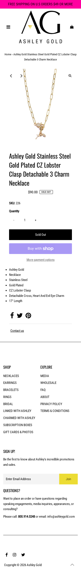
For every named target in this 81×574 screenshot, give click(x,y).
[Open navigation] (8, 27)
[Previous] (11, 75)
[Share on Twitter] (20, 317)
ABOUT (44, 397)
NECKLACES (11, 376)
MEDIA (44, 376)
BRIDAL (8, 404)
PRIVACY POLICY (51, 404)
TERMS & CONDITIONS (54, 411)
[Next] (21, 75)
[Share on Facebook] (12, 317)
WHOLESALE (48, 383)
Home (8, 54)
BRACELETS (11, 390)
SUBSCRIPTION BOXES (17, 425)
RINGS (7, 397)
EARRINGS (10, 383)
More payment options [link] (41, 260)
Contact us (17, 331)
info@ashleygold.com (61, 516)
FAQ (43, 390)
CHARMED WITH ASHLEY (19, 418)
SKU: (12, 203)
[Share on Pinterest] (28, 317)
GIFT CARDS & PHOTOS (18, 432)
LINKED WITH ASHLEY (17, 411)
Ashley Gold (34, 565)
